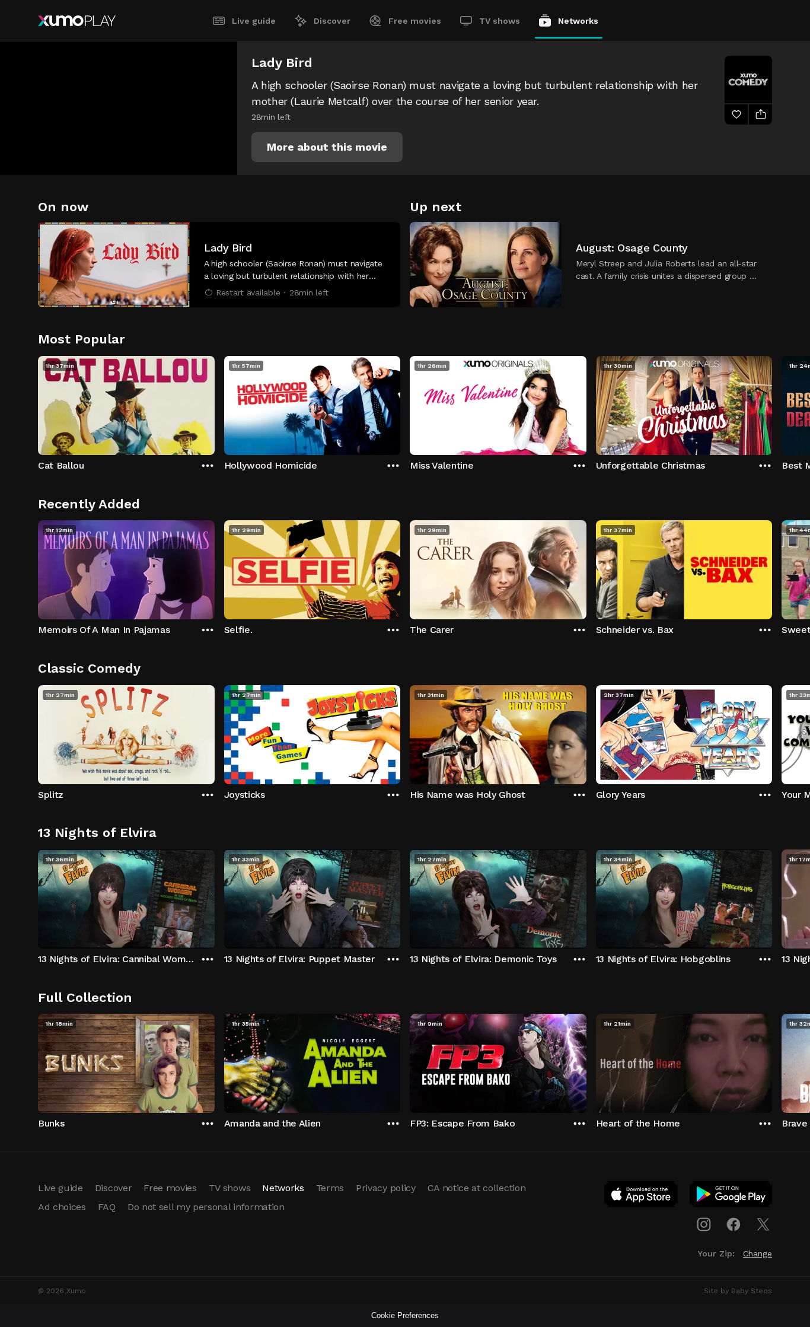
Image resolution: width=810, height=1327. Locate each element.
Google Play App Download (731, 1196)
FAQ (107, 1207)
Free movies (414, 21)
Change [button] (757, 1253)
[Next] (772, 403)
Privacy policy (386, 1188)
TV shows (499, 21)
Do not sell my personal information (206, 1207)
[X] (763, 1224)
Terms (330, 1188)
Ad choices (62, 1207)
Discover (332, 21)
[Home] (77, 20)
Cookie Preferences (405, 1315)
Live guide (254, 21)
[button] (327, 147)
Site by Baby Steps (738, 1291)
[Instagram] (704, 1224)
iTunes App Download (641, 1196)
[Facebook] (733, 1224)
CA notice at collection (477, 1188)
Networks (578, 21)
